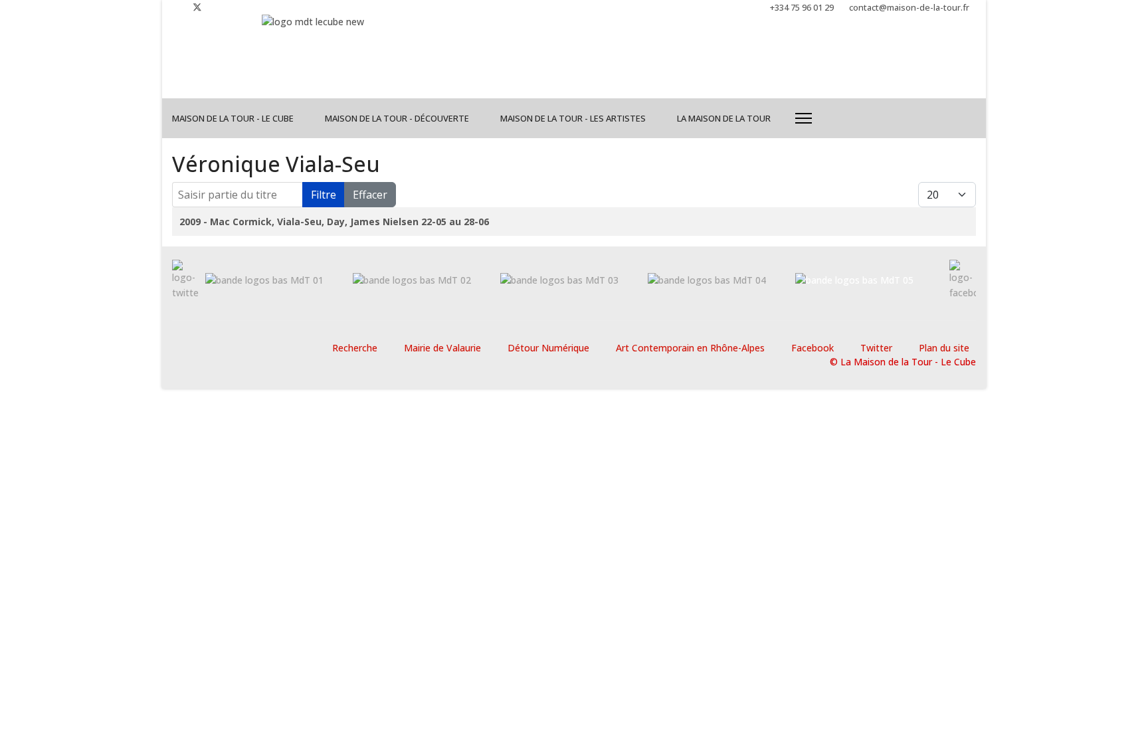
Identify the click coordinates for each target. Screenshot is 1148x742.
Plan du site (944, 347)
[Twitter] (197, 7)
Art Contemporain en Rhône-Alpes (690, 347)
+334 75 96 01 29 (802, 7)
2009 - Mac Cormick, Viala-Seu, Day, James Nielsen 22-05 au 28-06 (334, 221)
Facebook (812, 347)
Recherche (354, 347)
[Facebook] (175, 7)
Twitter (876, 347)
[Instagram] (219, 7)
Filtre (323, 194)
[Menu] (803, 118)
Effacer (370, 194)
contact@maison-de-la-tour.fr (909, 7)
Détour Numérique (548, 347)
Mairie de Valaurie (442, 347)
